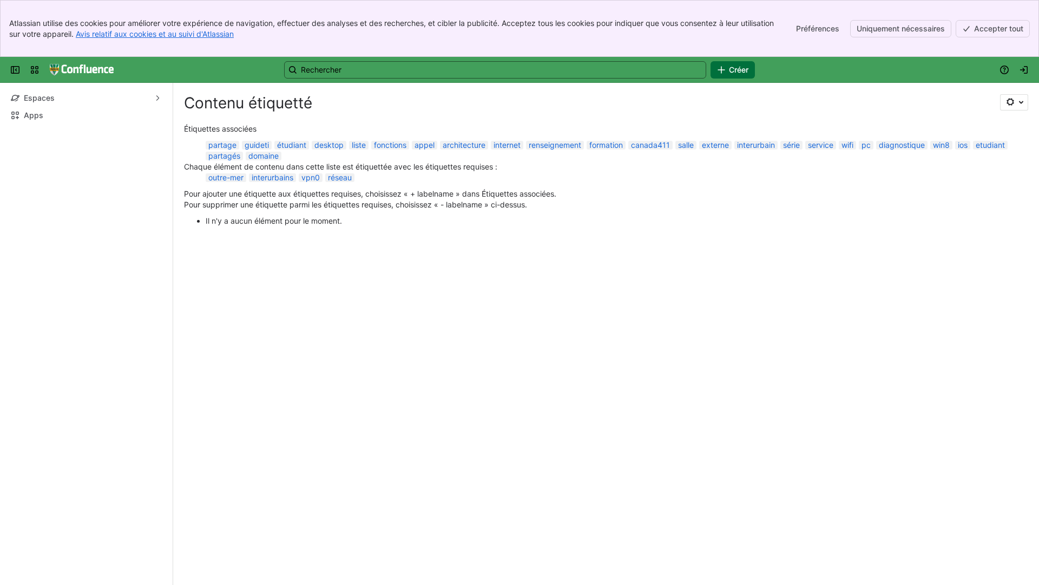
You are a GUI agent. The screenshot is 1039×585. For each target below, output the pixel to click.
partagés (224, 155)
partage (222, 145)
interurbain (756, 145)
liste (359, 145)
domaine (263, 155)
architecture (464, 145)
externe (715, 145)
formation (606, 145)
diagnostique (902, 145)
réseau (340, 177)
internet (507, 145)
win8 (941, 145)
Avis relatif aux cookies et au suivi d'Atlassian (155, 33)
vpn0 (310, 177)
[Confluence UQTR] (82, 70)
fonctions (390, 145)
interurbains (272, 177)
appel (425, 145)
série (791, 145)
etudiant (990, 145)
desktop (329, 145)
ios (963, 145)
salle (686, 145)
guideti (257, 145)
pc (866, 145)
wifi (847, 145)
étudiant (291, 145)
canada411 (650, 145)
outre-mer (226, 177)
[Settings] (1014, 102)
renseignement (555, 145)
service (820, 145)
